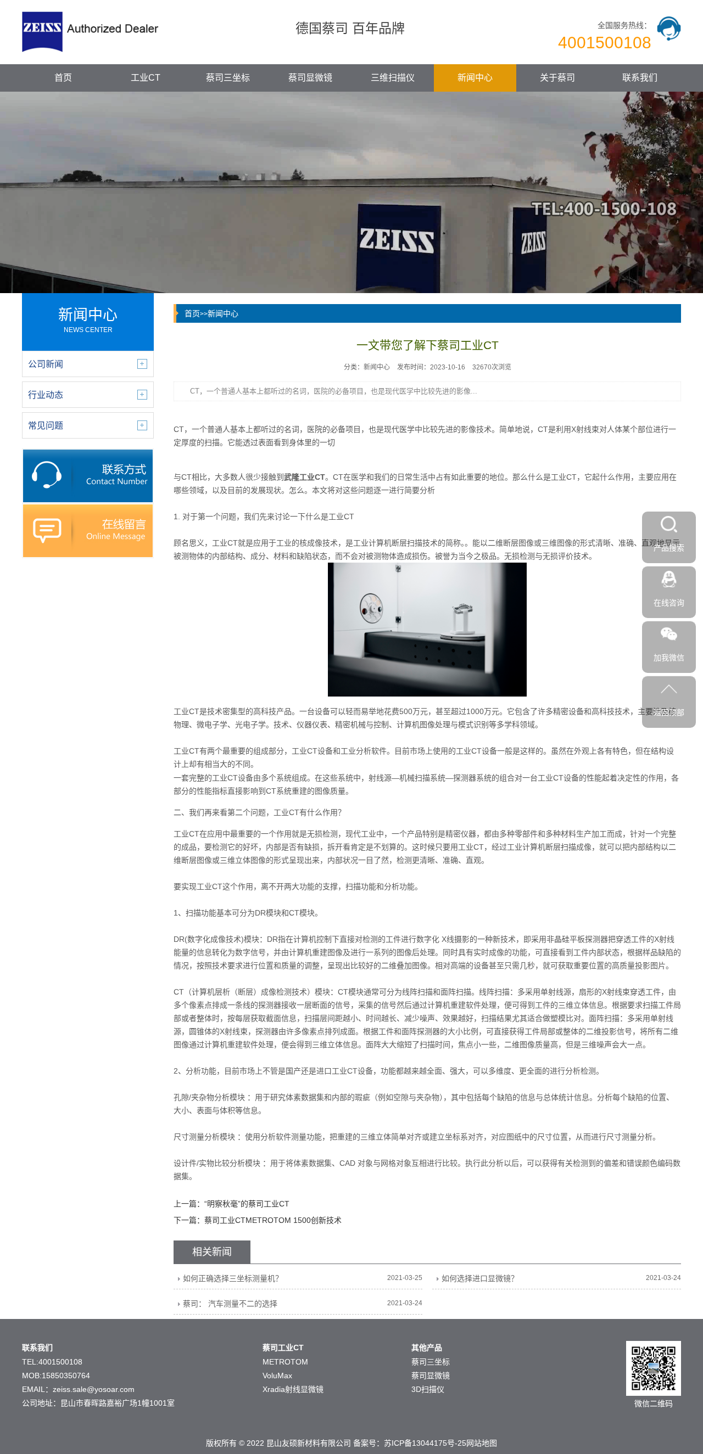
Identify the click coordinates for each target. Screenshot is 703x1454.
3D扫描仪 (427, 1389)
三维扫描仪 (393, 77)
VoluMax (277, 1375)
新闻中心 (475, 77)
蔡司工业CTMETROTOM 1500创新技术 (273, 1220)
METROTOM (285, 1361)
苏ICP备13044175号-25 (425, 1443)
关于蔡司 (557, 77)
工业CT (145, 77)
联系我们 (639, 77)
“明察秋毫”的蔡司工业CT (246, 1203)
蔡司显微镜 (310, 77)
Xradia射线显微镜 (293, 1389)
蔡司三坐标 (228, 77)
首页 (63, 77)
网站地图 (481, 1443)
